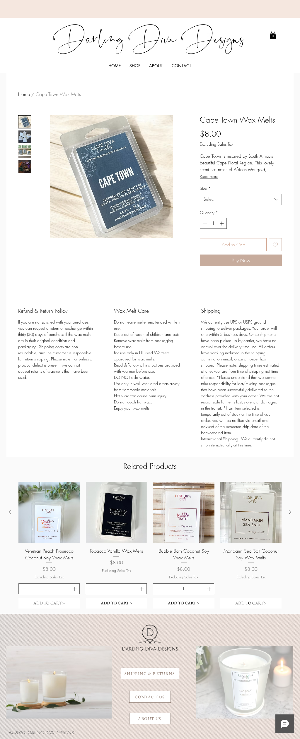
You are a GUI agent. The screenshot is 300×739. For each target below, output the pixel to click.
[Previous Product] (9, 512)
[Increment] (222, 223)
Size (205, 188)
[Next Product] (290, 512)
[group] (150, 545)
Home (24, 94)
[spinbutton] (213, 223)
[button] (135, 66)
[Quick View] (49, 512)
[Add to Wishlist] (275, 244)
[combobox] (241, 199)
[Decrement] (204, 223)
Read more (209, 176)
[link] (273, 35)
